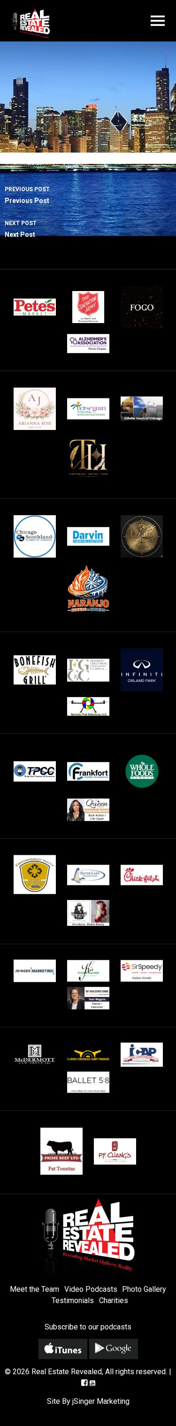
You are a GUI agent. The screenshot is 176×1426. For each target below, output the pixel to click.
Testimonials (73, 1300)
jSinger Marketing (101, 1401)
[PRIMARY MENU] (157, 21)
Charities (113, 1300)
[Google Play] (113, 1349)
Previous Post (27, 195)
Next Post (21, 229)
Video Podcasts (90, 1289)
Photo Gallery (144, 1289)
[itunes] (62, 1349)
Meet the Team (34, 1289)
